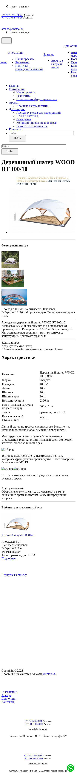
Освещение (23, 119)
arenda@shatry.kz (12, 28)
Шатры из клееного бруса (30, 181)
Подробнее (8, 558)
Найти (17, 138)
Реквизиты (22, 62)
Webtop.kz (49, 673)
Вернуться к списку (14, 574)
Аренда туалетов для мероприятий (38, 112)
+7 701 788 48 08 (12, 17)
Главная (14, 85)
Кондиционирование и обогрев (36, 122)
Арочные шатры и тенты (57, 64)
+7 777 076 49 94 (12, 15)
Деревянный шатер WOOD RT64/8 (17, 535)
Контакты (15, 129)
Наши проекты (24, 59)
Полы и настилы (27, 116)
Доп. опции (17, 109)
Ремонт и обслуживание (31, 126)
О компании (16, 52)
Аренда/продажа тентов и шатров (47, 178)
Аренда (49, 54)
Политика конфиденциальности (29, 67)
